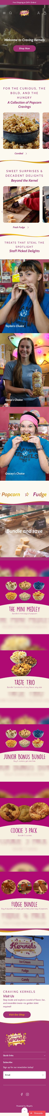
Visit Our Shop (17, 1014)
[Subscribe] (43, 1075)
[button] (4, 13)
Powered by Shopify (24, 1106)
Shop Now (24, 48)
